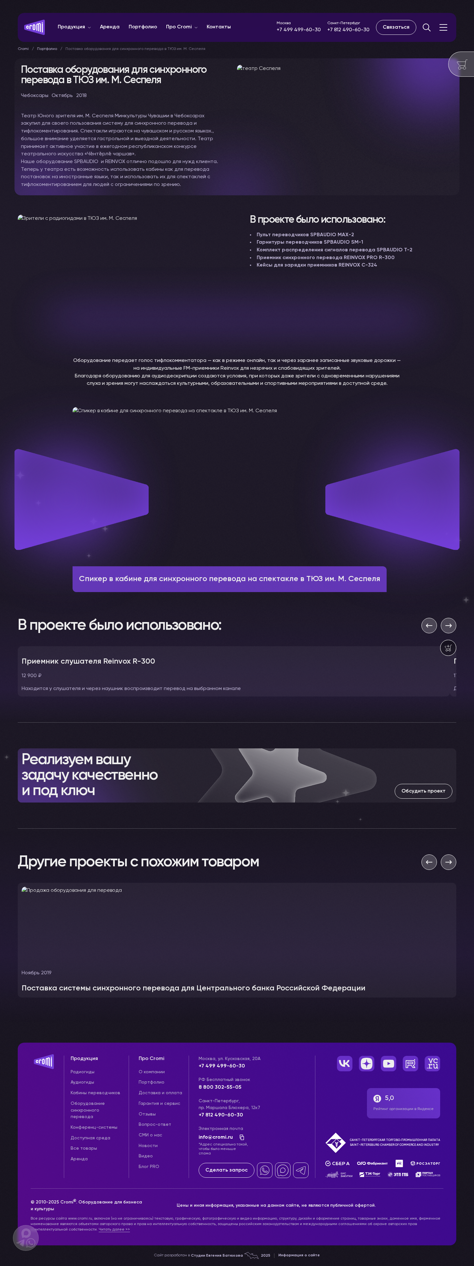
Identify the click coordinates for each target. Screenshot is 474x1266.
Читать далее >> (114, 1230)
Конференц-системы (94, 1127)
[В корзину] (448, 648)
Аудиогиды (82, 1082)
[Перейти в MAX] (283, 1170)
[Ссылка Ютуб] (388, 1063)
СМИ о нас (150, 1135)
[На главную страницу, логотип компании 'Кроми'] (34, 27)
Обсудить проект (423, 791)
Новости (148, 1146)
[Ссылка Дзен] (366, 1063)
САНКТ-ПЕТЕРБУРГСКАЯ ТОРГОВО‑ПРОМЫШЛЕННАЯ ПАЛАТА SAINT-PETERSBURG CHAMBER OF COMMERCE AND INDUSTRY (395, 1142)
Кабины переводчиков (95, 1093)
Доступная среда (90, 1138)
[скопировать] (240, 1137)
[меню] (443, 27)
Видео (146, 1156)
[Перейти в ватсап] (264, 1170)
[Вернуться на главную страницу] (47, 1068)
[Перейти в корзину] (461, 64)
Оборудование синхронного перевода (88, 1110)
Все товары (84, 1148)
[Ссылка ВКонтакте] (344, 1063)
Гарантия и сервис (159, 1103)
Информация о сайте (299, 1255)
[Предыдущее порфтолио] (429, 862)
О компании (152, 1072)
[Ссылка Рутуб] (410, 1063)
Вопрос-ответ (155, 1124)
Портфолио (143, 27)
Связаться (396, 27)
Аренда (110, 27)
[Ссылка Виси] (432, 1063)
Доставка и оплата (160, 1093)
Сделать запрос (226, 1170)
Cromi (23, 49)
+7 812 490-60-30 (348, 30)
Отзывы (147, 1114)
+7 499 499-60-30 (299, 30)
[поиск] (426, 27)
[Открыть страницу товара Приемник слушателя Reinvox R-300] (234, 671)
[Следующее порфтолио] (448, 862)
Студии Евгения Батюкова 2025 (230, 1256)
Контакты (219, 27)
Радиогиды (82, 1072)
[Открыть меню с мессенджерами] (26, 1238)
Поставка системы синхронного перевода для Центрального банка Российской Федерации (193, 988)
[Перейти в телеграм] (301, 1170)
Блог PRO (149, 1166)
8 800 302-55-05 (220, 1087)
